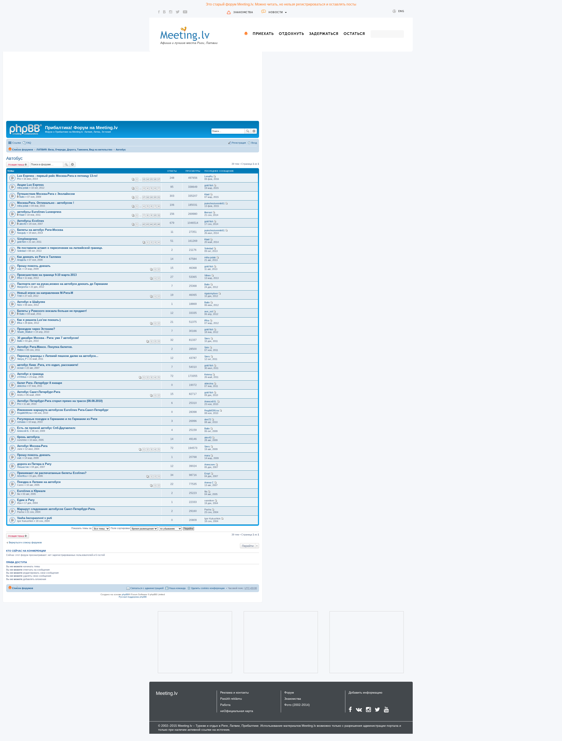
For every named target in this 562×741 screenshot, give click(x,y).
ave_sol (208, 311)
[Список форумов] (26, 129)
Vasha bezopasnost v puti (34, 518)
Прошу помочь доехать (33, 265)
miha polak (23, 187)
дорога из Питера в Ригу (34, 464)
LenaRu (208, 176)
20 (155, 197)
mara (207, 455)
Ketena (208, 374)
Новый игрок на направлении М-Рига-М (45, 293)
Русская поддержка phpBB (133, 597)
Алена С (209, 482)
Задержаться (324, 33)
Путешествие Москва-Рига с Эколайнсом (46, 193)
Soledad (21, 250)
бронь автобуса (28, 437)
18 (147, 197)
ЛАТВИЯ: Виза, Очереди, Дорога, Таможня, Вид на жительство (74, 149)
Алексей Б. (210, 401)
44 (151, 224)
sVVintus (22, 377)
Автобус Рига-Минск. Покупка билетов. (45, 347)
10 (155, 215)
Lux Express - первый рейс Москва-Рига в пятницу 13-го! (57, 175)
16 (155, 179)
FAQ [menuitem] (28, 142)
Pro (19, 178)
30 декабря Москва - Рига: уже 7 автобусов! (48, 338)
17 (159, 179)
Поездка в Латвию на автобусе (39, 482)
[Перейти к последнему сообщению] (214, 176)
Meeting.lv (167, 693)
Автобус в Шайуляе (31, 302)
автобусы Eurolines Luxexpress (39, 211)
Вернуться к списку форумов (25, 542)
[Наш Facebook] (159, 12)
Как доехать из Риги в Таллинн (39, 256)
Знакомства (243, 12)
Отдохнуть (291, 33)
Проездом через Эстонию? (36, 329)
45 (155, 224)
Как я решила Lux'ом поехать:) (39, 320)
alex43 (22, 223)
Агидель (21, 259)
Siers (207, 338)
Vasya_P (22, 359)
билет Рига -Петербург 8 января (39, 383)
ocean (20, 368)
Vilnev (207, 275)
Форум (289, 692)
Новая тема (16, 164)
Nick (19, 305)
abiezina (21, 386)
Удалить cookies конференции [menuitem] (208, 588)
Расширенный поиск (254, 131)
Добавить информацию (365, 692)
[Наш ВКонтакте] (164, 12)
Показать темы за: (82, 528)
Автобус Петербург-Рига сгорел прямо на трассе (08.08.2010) (60, 401)
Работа (225, 705)
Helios (20, 350)
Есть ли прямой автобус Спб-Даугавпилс (46, 428)
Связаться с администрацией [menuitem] (147, 588)
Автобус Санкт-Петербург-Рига (38, 392)
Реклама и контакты (234, 692)
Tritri (19, 296)
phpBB (125, 594)
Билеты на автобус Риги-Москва (40, 229)
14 (147, 179)
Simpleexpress (27, 238)
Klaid (206, 194)
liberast (208, 212)
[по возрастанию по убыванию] (170, 528)
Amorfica (22, 476)
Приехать (263, 33)
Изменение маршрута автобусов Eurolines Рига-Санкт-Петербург (62, 410)
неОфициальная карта (236, 711)
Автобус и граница (30, 374)
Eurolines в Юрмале (31, 491)
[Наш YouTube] (185, 12)
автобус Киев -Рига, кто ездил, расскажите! (47, 365)
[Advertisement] (132, 88)
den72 (207, 419)
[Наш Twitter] (178, 12)
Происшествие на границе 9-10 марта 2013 (47, 275)
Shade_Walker (25, 332)
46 (159, 224)
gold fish (208, 185)
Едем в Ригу (25, 500)
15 (151, 179)
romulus (21, 422)
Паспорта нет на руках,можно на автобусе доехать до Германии (62, 284)
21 (159, 197)
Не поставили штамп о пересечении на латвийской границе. (60, 247)
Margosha (22, 287)
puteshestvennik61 (214, 203)
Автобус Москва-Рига (32, 446)
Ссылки (16, 142)
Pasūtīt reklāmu (231, 698)
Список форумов (22, 149)
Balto (22, 196)
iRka (19, 278)
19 (151, 197)
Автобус (121, 149)
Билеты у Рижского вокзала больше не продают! (52, 311)
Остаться (354, 33)
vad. (19, 268)
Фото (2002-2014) (297, 705)
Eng (401, 11)
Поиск (247, 131)
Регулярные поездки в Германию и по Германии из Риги (57, 419)
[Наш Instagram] (170, 12)
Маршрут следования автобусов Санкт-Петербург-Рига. (56, 509)
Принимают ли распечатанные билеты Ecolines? (51, 473)
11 (159, 215)
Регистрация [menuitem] (239, 142)
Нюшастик (23, 467)
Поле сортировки (120, 528)
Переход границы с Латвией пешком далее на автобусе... (57, 356)
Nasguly (21, 232)
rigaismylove (211, 293)
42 (144, 224)
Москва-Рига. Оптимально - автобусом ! (45, 202)
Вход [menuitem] (254, 142)
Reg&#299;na (24, 413)
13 (144, 179)
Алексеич (209, 464)
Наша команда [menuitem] (177, 588)
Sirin (206, 347)
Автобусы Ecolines (30, 220)
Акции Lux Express (30, 184)
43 (147, 224)
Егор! (207, 473)
